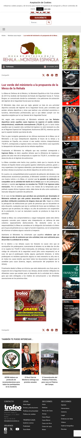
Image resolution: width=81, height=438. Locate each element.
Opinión (63, 405)
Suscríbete (41, 18)
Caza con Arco (47, 423)
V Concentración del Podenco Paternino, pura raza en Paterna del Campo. (50, 380)
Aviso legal (26, 404)
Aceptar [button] (40, 9)
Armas (44, 414)
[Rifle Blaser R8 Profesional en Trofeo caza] (70, 212)
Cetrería (64, 412)
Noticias (44, 407)
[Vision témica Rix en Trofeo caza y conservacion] (70, 123)
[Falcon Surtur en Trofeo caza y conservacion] (70, 150)
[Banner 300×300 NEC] (30, 305)
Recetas (64, 429)
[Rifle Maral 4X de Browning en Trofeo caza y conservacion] (70, 247)
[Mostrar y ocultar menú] (4, 29)
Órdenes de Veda (67, 419)
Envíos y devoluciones (30, 407)
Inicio (44, 404)
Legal (63, 415)
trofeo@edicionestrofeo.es (11, 421)
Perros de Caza (47, 411)
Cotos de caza (47, 426)
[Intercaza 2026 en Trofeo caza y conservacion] (70, 52)
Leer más (47, 9)
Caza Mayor (46, 417)
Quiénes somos (28, 423)
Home (3, 35)
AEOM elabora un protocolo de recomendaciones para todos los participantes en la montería (11, 382)
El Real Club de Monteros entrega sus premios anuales (30, 379)
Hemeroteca (65, 408)
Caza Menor (46, 420)
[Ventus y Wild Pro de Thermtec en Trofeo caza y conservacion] (70, 177)
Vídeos (63, 422)
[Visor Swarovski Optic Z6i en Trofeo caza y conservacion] (70, 282)
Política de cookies (29, 414)
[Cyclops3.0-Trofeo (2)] (70, 317)
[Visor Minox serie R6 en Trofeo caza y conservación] (70, 97)
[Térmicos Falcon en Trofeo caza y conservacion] (70, 79)
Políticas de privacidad (30, 411)
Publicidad (26, 426)
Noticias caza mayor (14, 35)
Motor (44, 429)
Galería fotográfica (67, 426)
